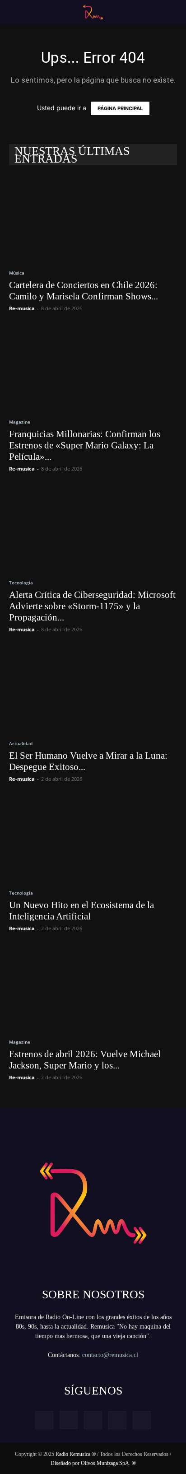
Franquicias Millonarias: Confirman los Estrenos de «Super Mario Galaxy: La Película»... (84, 445)
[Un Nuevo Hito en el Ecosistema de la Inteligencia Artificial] (93, 838)
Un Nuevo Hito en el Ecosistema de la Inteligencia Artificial (81, 911)
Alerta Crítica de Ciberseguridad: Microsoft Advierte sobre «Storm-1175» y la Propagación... (92, 606)
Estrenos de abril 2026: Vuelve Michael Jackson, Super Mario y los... (85, 1060)
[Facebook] (44, 1420)
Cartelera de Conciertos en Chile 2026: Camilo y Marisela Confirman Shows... (83, 291)
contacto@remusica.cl (110, 1355)
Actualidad (21, 743)
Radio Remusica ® (76, 1454)
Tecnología (21, 582)
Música (16, 273)
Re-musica (22, 308)
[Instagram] (69, 1420)
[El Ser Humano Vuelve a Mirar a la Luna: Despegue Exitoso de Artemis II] (93, 689)
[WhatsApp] (142, 1420)
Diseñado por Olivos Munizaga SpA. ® (93, 1463)
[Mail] (93, 1420)
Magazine (19, 422)
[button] (14, 12)
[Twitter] (117, 1420)
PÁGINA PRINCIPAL (120, 108)
